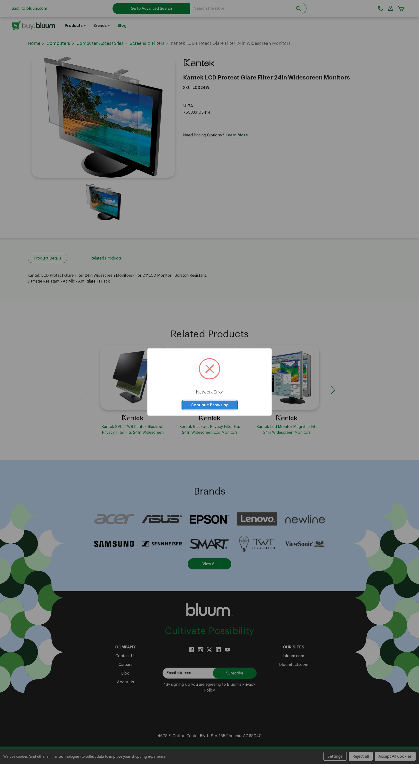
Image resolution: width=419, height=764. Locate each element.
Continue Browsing (210, 405)
